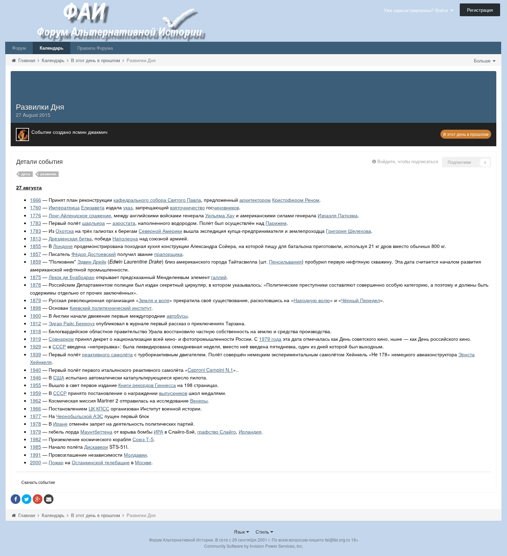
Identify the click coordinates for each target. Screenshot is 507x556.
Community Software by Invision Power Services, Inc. (253, 546)
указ (127, 207)
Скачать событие (38, 482)
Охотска (65, 230)
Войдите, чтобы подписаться (407, 161)
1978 (35, 423)
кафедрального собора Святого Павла (157, 199)
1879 (35, 300)
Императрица (64, 207)
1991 (35, 454)
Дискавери (96, 446)
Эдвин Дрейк (91, 261)
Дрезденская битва (70, 238)
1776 (35, 215)
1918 (35, 331)
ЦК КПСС (99, 408)
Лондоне (63, 245)
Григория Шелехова (348, 230)
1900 (35, 315)
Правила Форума (95, 47)
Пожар (56, 462)
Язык (240, 531)
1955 (35, 384)
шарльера (93, 222)
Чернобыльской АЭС (79, 416)
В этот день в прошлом (465, 134)
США (58, 377)
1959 (35, 392)
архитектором (255, 199)
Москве (143, 462)
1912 (35, 323)
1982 (35, 439)
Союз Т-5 (142, 439)
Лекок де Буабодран (72, 277)
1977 (35, 416)
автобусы (177, 315)
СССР (59, 346)
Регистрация (480, 10)
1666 (35, 199)
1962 (35, 400)
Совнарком (61, 338)
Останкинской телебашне (101, 462)
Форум (19, 47)
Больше (483, 60)
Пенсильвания (285, 261)
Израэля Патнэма (338, 215)
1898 (35, 307)
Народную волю (312, 300)
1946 (35, 377)
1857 (35, 253)
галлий (219, 277)
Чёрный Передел (360, 300)
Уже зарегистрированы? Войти (417, 10)
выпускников (173, 392)
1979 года (270, 338)
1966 (35, 408)
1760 (35, 207)
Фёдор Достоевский (93, 253)
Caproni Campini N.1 (210, 369)
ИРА (158, 431)
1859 (35, 261)
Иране (60, 423)
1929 (35, 346)
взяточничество (187, 207)
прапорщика (168, 253)
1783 (35, 222)
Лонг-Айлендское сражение (80, 215)
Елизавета (93, 207)
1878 (35, 284)
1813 (35, 238)
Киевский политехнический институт (110, 307)
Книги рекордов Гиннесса (147, 384)
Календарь (51, 47)
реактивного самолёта (107, 354)
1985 (35, 446)
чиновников (226, 207)
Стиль (263, 531)
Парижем (276, 222)
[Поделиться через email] (48, 499)
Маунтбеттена (96, 431)
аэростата (123, 222)
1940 (35, 369)
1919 (35, 338)
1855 (35, 245)
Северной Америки (160, 230)
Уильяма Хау (220, 215)
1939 (35, 354)
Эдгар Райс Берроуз (72, 323)
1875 (35, 277)
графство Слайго (216, 431)
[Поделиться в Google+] (37, 499)
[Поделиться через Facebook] (15, 499)
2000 (35, 462)
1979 (35, 431)
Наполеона (125, 238)
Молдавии (135, 454)
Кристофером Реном (295, 199)
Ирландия (250, 431)
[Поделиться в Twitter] (26, 499)
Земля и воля (154, 300)
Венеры (199, 400)
